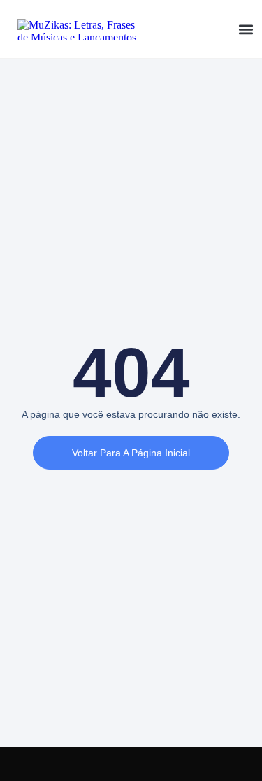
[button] (246, 29)
